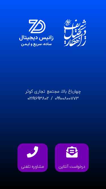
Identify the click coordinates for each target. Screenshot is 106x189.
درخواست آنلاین (72, 166)
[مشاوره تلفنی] (32, 152)
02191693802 (38, 98)
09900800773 (66, 98)
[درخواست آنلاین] (71, 152)
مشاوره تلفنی (32, 166)
